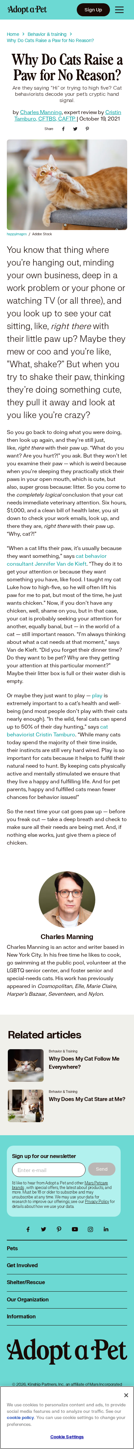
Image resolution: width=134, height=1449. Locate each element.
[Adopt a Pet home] (27, 10)
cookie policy (20, 1417)
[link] (97, 1201)
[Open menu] (119, 10)
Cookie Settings (67, 1437)
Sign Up (93, 9)
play (97, 695)
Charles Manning (41, 112)
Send (101, 1169)
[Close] (126, 1395)
